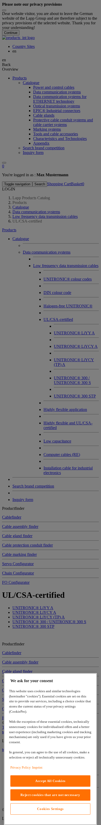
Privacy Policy (20, 767)
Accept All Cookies (50, 781)
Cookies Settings (50, 809)
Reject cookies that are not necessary (50, 795)
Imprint (37, 767)
